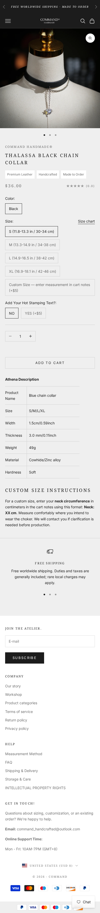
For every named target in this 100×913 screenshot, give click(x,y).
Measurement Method (23, 754)
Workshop (13, 694)
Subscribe (25, 658)
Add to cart (50, 363)
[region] (50, 567)
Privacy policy (17, 728)
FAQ (8, 762)
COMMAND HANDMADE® (29, 147)
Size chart (86, 221)
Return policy (16, 720)
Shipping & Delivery (21, 770)
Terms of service (19, 711)
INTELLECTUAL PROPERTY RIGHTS (35, 788)
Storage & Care (18, 779)
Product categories (21, 703)
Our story (13, 686)
